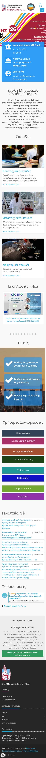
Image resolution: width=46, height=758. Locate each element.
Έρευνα (4, 713)
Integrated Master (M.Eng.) (26, 44)
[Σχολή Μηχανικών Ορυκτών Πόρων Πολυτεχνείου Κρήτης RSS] (14, 755)
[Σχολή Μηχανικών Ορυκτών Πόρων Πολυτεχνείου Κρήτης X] (5, 755)
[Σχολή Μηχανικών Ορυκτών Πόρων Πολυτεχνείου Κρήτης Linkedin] (11, 755)
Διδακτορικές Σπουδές (16, 265)
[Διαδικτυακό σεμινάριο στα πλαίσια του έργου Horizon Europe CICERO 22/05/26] (23, 305)
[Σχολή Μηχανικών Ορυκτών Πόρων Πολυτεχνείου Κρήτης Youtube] (8, 755)
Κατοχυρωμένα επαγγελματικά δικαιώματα (22, 62)
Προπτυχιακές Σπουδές (17, 171)
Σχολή (4, 716)
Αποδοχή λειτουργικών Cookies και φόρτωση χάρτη (22, 653)
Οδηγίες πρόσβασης (8, 700)
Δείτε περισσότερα (11, 184)
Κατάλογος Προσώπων (9, 723)
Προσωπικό (5, 719)
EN (40, 6)
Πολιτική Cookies (31, 751)
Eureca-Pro (18, 71)
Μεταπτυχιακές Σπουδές (17, 218)
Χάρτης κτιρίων (7, 696)
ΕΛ (40, 3)
